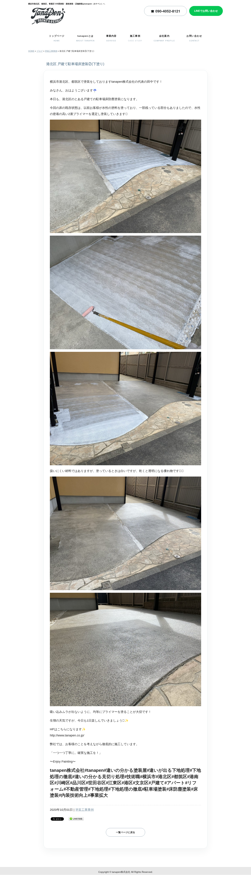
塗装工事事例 (51, 51)
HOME (31, 51)
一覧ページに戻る (125, 832)
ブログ (40, 51)
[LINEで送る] (76, 818)
